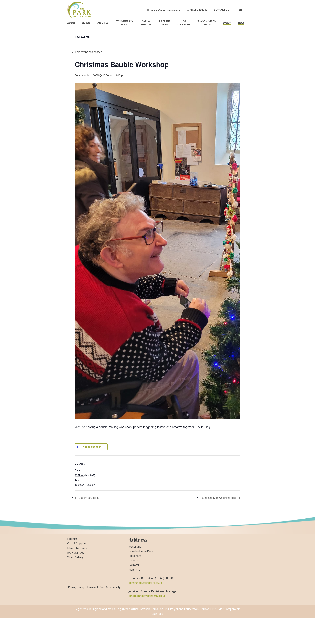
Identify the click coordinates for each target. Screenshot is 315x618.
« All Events (82, 37)
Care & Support (76, 543)
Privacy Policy (76, 587)
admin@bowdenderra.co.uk (145, 582)
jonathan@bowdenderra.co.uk (147, 596)
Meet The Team (77, 548)
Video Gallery (75, 557)
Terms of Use (95, 587)
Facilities (72, 539)
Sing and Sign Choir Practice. (219, 498)
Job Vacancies (75, 552)
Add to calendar (92, 446)
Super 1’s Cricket (88, 498)
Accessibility (113, 587)
